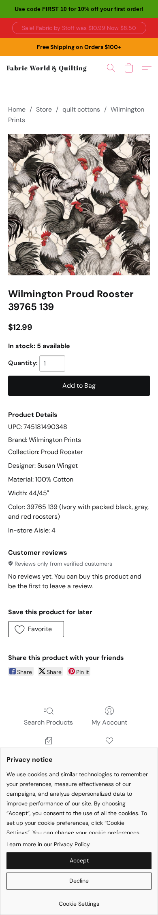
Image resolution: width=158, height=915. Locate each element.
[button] (79, 28)
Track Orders (48, 752)
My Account (109, 722)
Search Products (48, 722)
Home (17, 109)
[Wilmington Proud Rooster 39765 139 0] (79, 204)
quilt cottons (81, 109)
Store (44, 109)
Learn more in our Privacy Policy (48, 844)
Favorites (109, 752)
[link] (79, 901)
